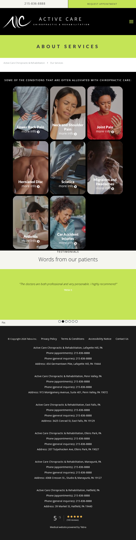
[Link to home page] (63, 21)
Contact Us (122, 338)
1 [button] (60, 321)
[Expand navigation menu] (131, 21)
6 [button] (76, 321)
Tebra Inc (31, 338)
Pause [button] (3, 322)
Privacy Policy (49, 338)
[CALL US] (34, 4)
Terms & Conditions (72, 338)
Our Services (56, 62)
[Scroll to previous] (3, 286)
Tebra (83, 527)
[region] (68, 297)
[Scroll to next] (133, 286)
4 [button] (70, 321)
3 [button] (66, 321)
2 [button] (63, 321)
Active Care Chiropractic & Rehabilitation (24, 62)
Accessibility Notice (100, 338)
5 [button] (73, 321)
